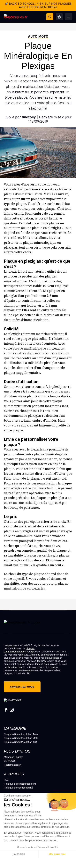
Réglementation (12, 764)
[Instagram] (12, 710)
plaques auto (52, 657)
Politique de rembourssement (20, 783)
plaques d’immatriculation (19, 650)
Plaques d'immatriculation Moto (21, 738)
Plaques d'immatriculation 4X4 (20, 741)
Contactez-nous (22, 686)
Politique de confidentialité (18, 787)
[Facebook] (6, 710)
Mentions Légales (13, 756)
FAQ (6, 779)
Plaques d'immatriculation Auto (21, 734)
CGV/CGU (9, 760)
